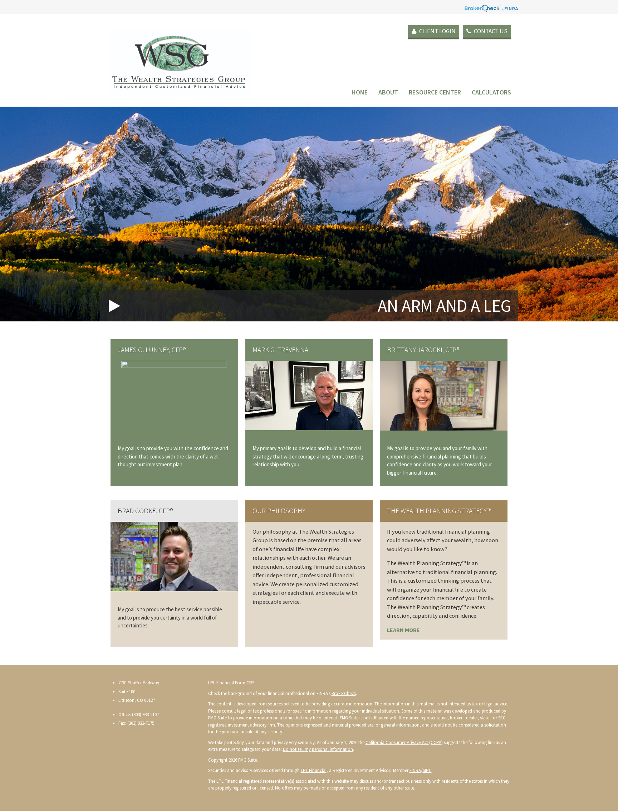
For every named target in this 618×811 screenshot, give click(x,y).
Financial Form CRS (235, 683)
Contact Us (490, 31)
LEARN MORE (403, 629)
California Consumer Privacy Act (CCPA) (404, 742)
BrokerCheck (344, 693)
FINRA (415, 770)
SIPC (427, 770)
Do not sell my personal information (318, 749)
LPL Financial (314, 770)
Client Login (437, 31)
